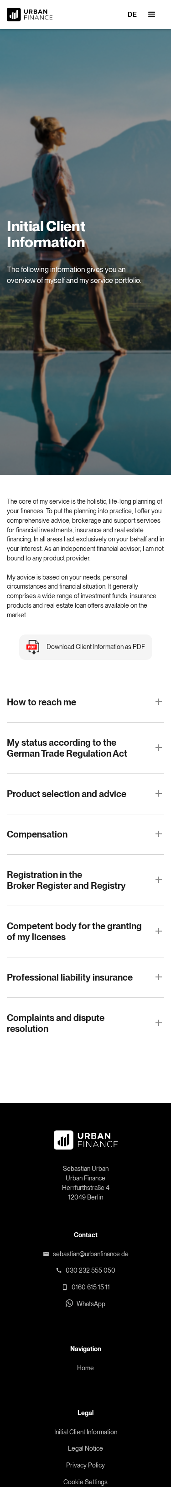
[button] (152, 15)
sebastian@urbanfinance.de (91, 1254)
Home (85, 1368)
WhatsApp (91, 1304)
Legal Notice (85, 1448)
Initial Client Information (85, 1432)
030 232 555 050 (90, 1270)
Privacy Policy (85, 1465)
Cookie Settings (85, 1482)
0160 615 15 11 (91, 1287)
